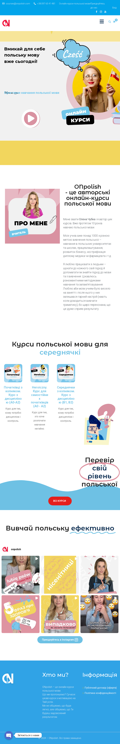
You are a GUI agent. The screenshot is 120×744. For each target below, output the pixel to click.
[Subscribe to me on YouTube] (105, 11)
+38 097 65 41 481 (46, 3)
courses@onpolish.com (18, 3)
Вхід (114, 7)
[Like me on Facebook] (96, 11)
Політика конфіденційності (100, 693)
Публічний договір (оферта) (101, 687)
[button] (6, 549)
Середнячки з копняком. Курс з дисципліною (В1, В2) (66, 395)
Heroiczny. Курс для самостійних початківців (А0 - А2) (39, 397)
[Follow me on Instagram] (101, 11)
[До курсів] (31, 118)
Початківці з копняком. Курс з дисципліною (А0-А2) (13, 395)
